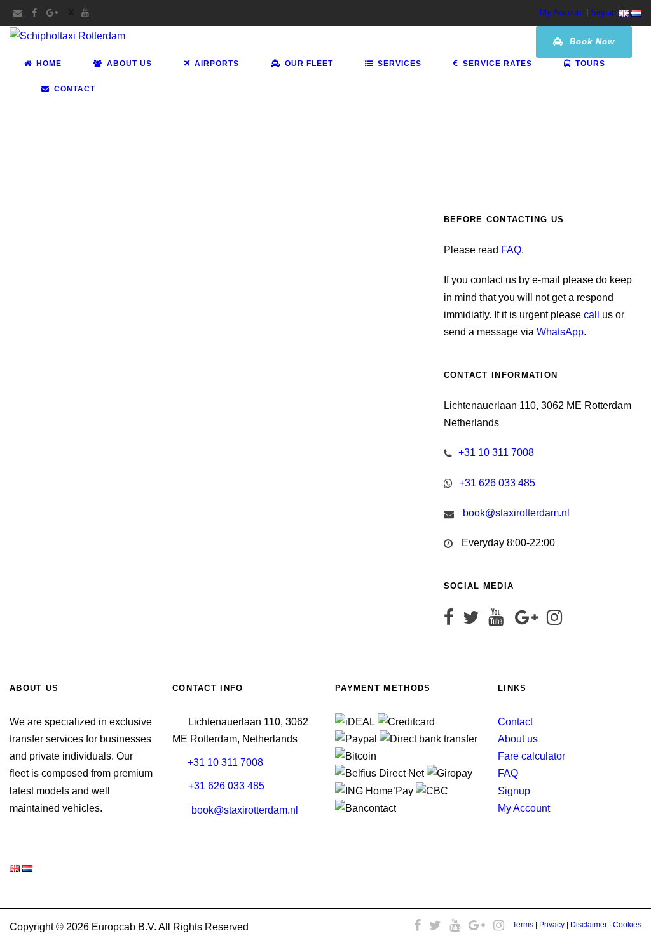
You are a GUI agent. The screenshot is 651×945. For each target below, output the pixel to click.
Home (49, 63)
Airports (217, 63)
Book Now (590, 41)
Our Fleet (309, 63)
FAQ (511, 250)
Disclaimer (588, 924)
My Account (562, 12)
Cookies (627, 924)
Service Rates (497, 63)
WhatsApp (560, 331)
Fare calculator (531, 756)
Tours (590, 63)
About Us (129, 63)
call (592, 314)
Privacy (552, 924)
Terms (522, 924)
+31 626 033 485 (497, 483)
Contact (74, 88)
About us (518, 739)
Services (399, 63)
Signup (603, 12)
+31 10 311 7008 (496, 452)
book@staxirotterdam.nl (516, 512)
